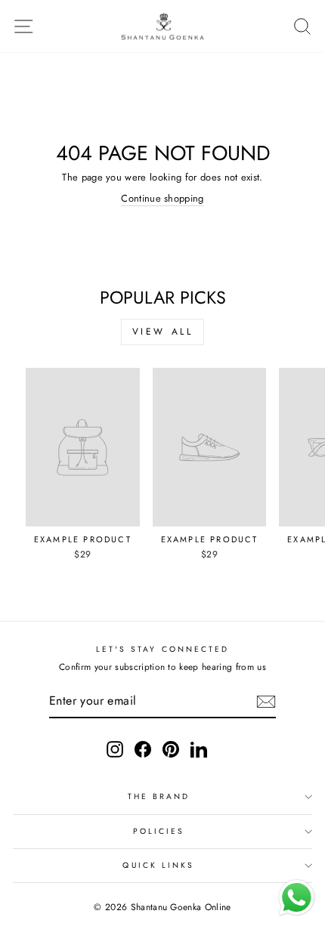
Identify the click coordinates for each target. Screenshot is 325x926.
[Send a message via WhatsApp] (296, 897)
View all (162, 331)
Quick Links (158, 865)
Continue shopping (162, 198)
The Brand (159, 796)
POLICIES (159, 831)
